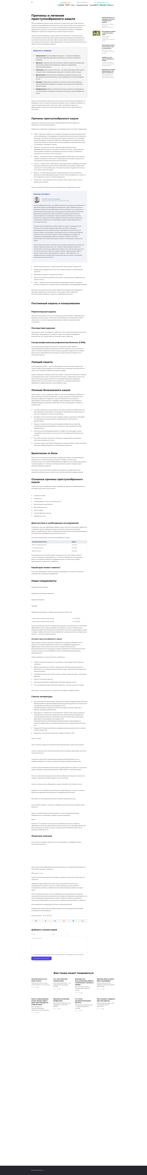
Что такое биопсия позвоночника (60, 980)
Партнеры (103, 5)
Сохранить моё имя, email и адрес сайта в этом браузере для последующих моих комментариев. (58, 954)
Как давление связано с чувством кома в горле (109, 33)
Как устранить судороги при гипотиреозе (106, 1000)
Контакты (110, 5)
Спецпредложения (82, 5)
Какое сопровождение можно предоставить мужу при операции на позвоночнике (39, 1001)
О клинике (60, 5)
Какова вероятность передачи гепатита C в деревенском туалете (108, 20)
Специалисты (94, 5)
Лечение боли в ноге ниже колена (39, 980)
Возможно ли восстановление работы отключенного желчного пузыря (84, 981)
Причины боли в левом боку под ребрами (105, 980)
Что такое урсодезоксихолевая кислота (83, 1000)
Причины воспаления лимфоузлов (61, 1000)
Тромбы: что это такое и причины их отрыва (108, 59)
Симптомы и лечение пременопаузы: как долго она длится (108, 71)
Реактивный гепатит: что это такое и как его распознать (108, 46)
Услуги (67, 5)
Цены (73, 5)
